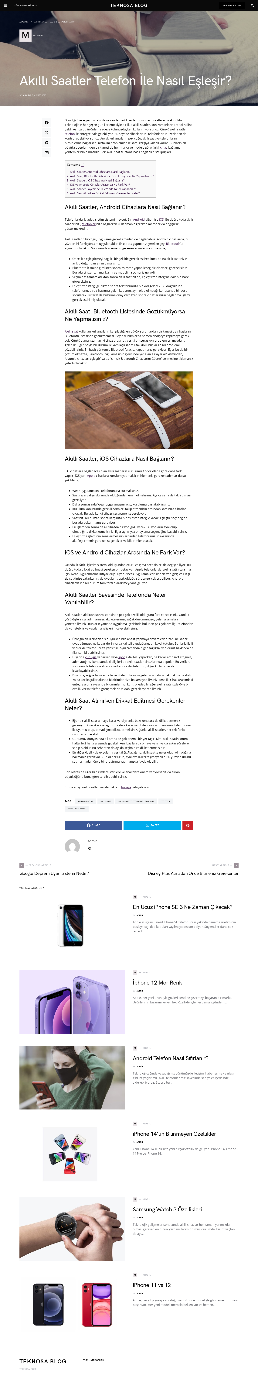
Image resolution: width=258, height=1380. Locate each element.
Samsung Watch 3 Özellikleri (167, 1209)
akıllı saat (105, 801)
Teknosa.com (232, 5)
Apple (91, 476)
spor (121, 657)
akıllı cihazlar (85, 801)
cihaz (164, 147)
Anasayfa (23, 22)
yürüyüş (91, 657)
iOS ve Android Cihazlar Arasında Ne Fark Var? (98, 184)
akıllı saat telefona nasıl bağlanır (136, 801)
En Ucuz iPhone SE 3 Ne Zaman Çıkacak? (182, 907)
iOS (161, 219)
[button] (82, 165)
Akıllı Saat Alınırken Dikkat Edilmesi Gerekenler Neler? (103, 193)
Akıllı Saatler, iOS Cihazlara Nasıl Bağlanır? (95, 180)
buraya (126, 787)
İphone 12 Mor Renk (157, 982)
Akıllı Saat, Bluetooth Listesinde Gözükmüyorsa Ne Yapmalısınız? (110, 176)
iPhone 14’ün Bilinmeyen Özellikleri (175, 1134)
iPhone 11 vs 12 (152, 1285)
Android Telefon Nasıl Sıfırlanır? (170, 1058)
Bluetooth (173, 244)
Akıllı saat (71, 331)
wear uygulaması (77, 809)
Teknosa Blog (129, 5)
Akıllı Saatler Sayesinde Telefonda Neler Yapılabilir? (101, 189)
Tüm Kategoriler (93, 1360)
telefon (70, 134)
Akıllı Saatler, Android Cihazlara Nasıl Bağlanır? (98, 172)
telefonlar (89, 224)
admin (26, 95)
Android (139, 219)
